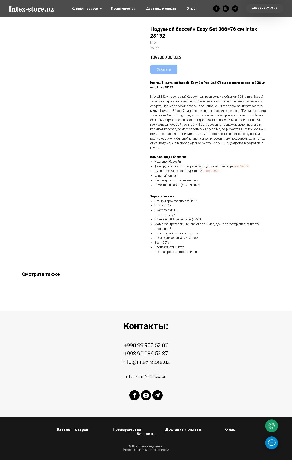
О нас (191, 8)
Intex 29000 (211, 170)
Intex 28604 (241, 166)
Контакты (146, 434)
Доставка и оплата (161, 8)
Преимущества (123, 8)
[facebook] (216, 8)
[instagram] (226, 8)
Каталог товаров (85, 8)
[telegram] (235, 8)
